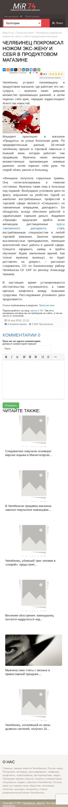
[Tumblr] (27, 69)
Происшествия (24, 32)
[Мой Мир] (11, 69)
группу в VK (36, 310)
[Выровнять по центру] (30, 357)
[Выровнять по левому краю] (24, 357)
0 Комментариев (17, 324)
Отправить (11, 405)
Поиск (59, 23)
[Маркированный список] (42, 357)
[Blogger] (19, 69)
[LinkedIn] (23, 69)
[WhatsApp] (38, 69)
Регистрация (32, 16)
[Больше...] (55, 357)
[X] (15, 69)
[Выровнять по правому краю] (35, 357)
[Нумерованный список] (48, 357)
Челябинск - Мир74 (34, 803)
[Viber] (34, 69)
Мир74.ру (8, 32)
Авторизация (12, 16)
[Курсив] (11, 357)
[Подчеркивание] (17, 357)
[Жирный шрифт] (6, 357)
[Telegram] (31, 69)
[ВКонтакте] (4, 69)
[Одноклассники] (8, 69)
